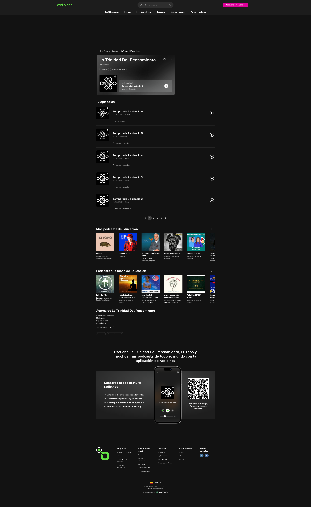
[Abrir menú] (252, 4)
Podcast (127, 12)
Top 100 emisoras (112, 12)
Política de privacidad (141, 460)
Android (182, 459)
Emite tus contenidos (121, 467)
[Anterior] (205, 228)
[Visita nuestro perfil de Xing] (207, 455)
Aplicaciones (163, 456)
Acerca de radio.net (124, 452)
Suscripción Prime (165, 463)
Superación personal (118, 69)
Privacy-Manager (144, 471)
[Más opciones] (170, 59)
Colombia (157, 483)
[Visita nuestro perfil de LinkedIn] (202, 455)
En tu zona (161, 12)
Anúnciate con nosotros (122, 461)
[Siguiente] (212, 228)
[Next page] (166, 218)
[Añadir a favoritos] (164, 59)
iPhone (181, 452)
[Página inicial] (100, 51)
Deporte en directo (143, 12)
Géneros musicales (178, 12)
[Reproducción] (166, 86)
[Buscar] (170, 4)
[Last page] (171, 218)
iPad (180, 456)
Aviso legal (142, 464)
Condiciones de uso (145, 455)
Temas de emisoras (198, 12)
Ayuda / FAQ (162, 459)
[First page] (140, 218)
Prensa (119, 456)
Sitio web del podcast (104, 327)
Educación (104, 69)
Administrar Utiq (144, 468)
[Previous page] (145, 218)
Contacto (161, 452)
